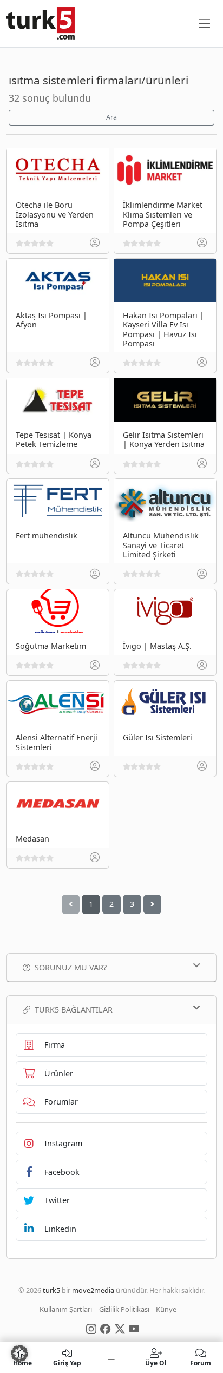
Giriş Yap (67, 1362)
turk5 (51, 1290)
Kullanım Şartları (66, 1309)
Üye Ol (156, 1362)
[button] (19, 1353)
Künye (166, 1309)
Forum (200, 1362)
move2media (93, 1290)
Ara (111, 117)
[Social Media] (91, 1328)
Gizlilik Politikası (124, 1309)
